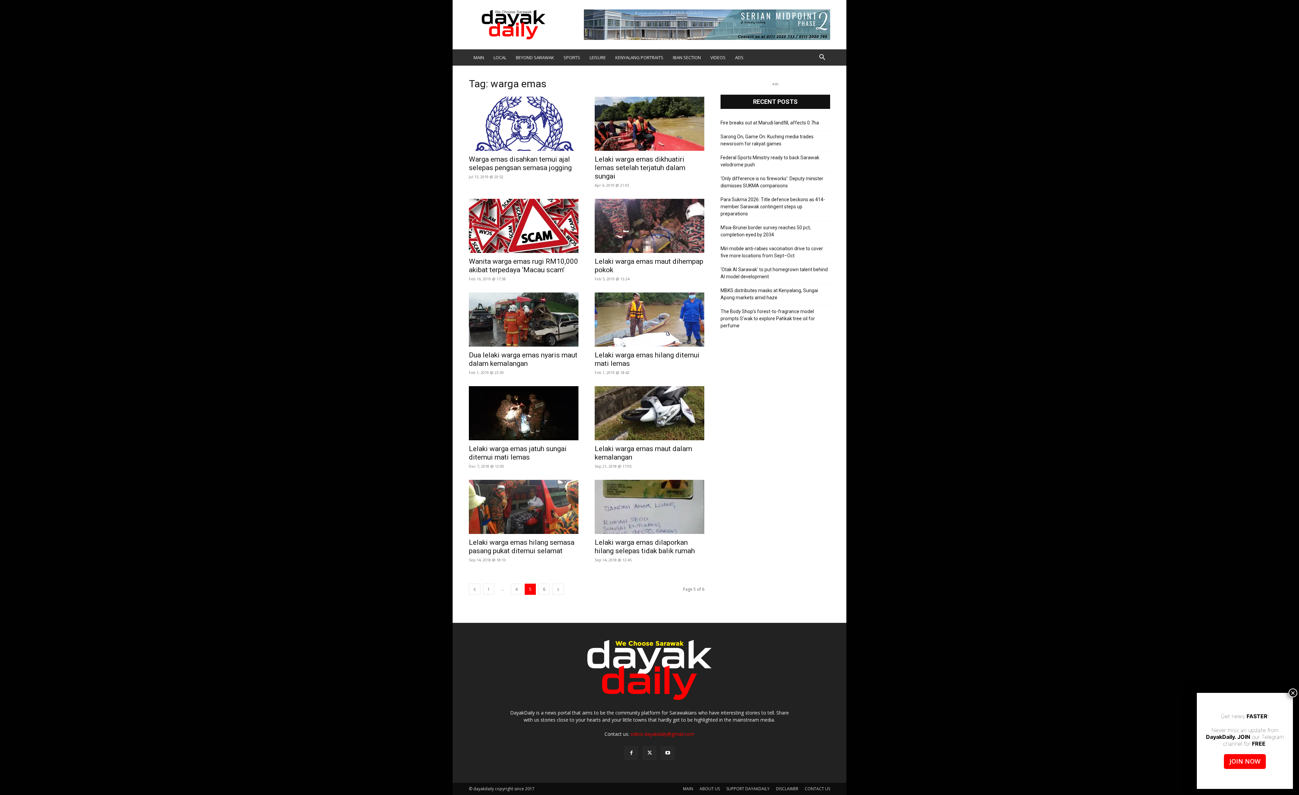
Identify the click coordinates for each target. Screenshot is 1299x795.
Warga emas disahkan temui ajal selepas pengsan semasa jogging (520, 163)
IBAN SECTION (687, 57)
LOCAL (500, 57)
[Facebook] (631, 753)
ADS (739, 57)
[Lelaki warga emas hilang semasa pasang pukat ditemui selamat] (523, 507)
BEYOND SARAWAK (535, 57)
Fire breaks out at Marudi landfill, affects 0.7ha (770, 122)
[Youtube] (668, 753)
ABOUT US (710, 789)
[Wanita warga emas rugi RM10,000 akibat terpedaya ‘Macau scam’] (523, 226)
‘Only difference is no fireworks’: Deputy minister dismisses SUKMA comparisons (772, 182)
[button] (822, 58)
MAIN (479, 57)
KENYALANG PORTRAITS (639, 57)
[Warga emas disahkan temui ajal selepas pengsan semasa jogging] (523, 124)
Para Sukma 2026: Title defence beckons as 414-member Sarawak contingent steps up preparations (773, 206)
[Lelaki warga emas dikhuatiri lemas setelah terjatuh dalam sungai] (649, 124)
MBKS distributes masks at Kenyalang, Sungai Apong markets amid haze (769, 294)
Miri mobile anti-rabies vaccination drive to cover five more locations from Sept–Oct (772, 252)
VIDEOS (718, 57)
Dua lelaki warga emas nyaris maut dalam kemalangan (523, 359)
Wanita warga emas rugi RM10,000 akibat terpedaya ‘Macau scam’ (523, 265)
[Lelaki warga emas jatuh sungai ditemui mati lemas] (523, 413)
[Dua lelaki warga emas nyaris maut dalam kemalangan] (523, 320)
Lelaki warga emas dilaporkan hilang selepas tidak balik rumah (645, 546)
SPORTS (572, 57)
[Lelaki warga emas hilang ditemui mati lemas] (649, 320)
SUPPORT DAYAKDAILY (748, 789)
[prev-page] (474, 589)
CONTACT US (817, 789)
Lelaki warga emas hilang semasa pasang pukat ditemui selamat (521, 546)
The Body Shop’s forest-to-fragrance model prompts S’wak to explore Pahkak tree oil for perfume (768, 318)
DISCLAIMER (787, 789)
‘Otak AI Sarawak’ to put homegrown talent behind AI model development (774, 273)
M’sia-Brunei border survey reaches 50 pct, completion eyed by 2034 (766, 231)
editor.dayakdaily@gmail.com (662, 734)
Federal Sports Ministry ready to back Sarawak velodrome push (770, 161)
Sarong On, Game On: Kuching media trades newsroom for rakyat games (767, 140)
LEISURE (598, 57)
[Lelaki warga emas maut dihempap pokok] (649, 226)
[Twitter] (649, 753)
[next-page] (558, 589)
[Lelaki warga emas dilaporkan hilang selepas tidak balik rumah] (649, 507)
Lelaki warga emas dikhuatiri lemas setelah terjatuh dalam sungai (640, 167)
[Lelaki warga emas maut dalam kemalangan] (649, 413)
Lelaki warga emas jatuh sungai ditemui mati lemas (518, 453)
